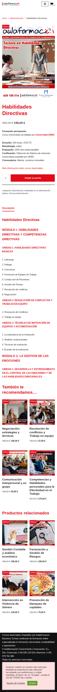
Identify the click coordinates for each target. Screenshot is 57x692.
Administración (17, 18)
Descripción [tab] (8, 208)
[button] (50, 29)
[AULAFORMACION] (11, 4)
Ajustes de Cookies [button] (16, 683)
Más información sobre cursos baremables (22, 168)
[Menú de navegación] (45, 3)
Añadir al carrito (33, 178)
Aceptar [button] (32, 683)
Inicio (4, 18)
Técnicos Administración (18, 193)
